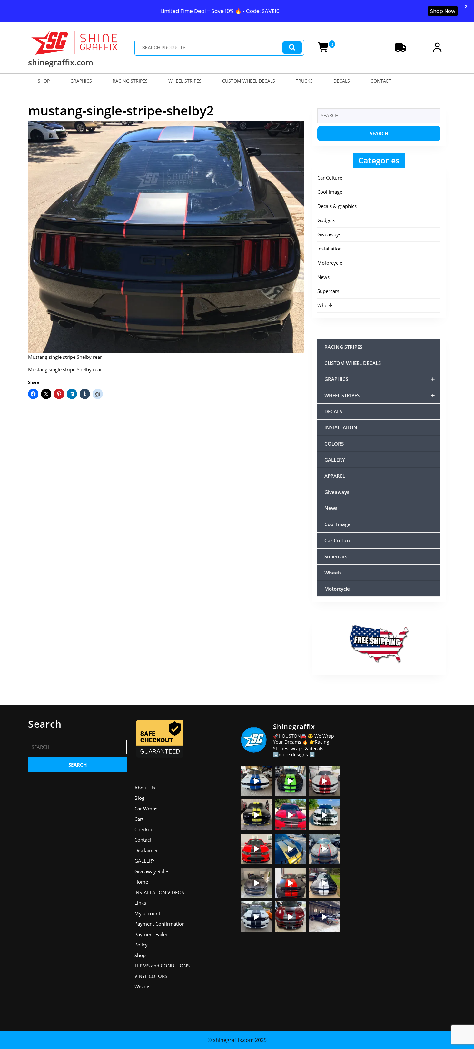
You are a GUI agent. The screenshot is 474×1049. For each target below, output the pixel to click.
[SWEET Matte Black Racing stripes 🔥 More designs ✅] (256, 849)
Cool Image (329, 192)
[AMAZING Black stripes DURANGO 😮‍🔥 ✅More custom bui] (256, 916)
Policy (141, 944)
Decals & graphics (337, 206)
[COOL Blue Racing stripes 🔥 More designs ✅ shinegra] (256, 781)
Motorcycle (329, 263)
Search (292, 47)
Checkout (144, 829)
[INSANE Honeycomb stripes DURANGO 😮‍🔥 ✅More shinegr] (290, 814)
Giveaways (329, 234)
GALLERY (334, 459)
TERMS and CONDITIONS (162, 965)
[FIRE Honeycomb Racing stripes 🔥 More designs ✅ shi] (324, 781)
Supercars (328, 291)
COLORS (334, 443)
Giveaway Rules (151, 871)
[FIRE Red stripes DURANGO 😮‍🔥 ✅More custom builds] (290, 883)
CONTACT (380, 81)
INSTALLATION (340, 427)
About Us (144, 787)
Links (140, 902)
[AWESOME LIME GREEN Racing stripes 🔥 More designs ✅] (290, 781)
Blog (139, 798)
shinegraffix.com (60, 62)
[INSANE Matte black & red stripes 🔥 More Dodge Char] (290, 916)
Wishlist (143, 986)
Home (141, 881)
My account (147, 913)
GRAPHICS (81, 81)
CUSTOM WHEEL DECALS (248, 81)
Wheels (325, 305)
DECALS (341, 81)
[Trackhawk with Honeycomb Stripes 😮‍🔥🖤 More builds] (324, 814)
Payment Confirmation (159, 923)
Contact (142, 840)
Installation (329, 248)
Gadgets (326, 220)
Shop (140, 955)
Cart (138, 819)
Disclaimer (146, 850)
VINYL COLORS (150, 976)
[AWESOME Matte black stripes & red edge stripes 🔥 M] (324, 849)
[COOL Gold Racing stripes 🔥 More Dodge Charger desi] (290, 849)
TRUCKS (304, 81)
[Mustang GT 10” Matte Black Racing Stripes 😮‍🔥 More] (256, 883)
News (323, 277)
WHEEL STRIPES (185, 81)
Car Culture (329, 177)
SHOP (44, 81)
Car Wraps (145, 808)
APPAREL (334, 476)
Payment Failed (151, 934)
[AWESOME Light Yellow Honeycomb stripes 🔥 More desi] (256, 814)
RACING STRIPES (130, 81)
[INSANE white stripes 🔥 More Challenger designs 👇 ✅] (324, 883)
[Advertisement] (396, 758)
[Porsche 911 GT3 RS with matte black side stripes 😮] (324, 916)
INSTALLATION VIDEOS (159, 892)
